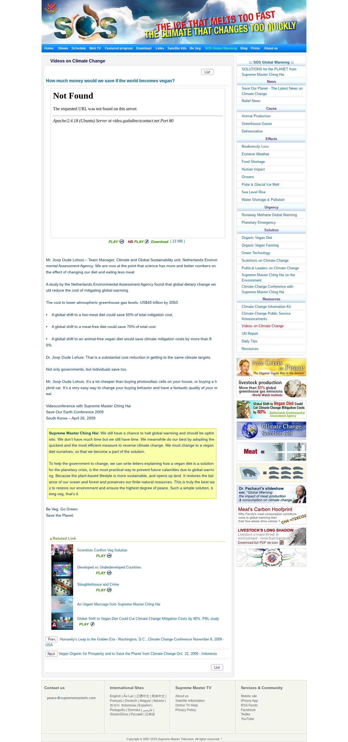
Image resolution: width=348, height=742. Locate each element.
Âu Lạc (128, 696)
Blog (243, 48)
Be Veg (195, 48)
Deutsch (131, 701)
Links (160, 48)
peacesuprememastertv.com (71, 698)
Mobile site (249, 696)
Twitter (245, 714)
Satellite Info (177, 48)
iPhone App (249, 701)
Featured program (119, 48)
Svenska (134, 710)
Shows (63, 48)
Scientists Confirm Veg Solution (102, 550)
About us (271, 48)
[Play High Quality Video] (138, 243)
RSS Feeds (249, 705)
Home (49, 48)
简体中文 (158, 696)
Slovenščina (119, 714)
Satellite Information (190, 701)
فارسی (148, 710)
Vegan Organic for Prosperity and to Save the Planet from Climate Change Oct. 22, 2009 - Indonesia (137, 654)
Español (144, 705)
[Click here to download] (160, 243)
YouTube (247, 719)
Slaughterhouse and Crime (98, 584)
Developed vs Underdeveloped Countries (109, 567)
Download (143, 48)
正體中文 (142, 696)
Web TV (95, 48)
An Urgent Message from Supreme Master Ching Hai (118, 604)
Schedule (79, 48)
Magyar (145, 701)
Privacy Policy (185, 710)
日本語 (150, 714)
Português (117, 710)
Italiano (158, 701)
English (115, 696)
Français (116, 701)
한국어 (115, 705)
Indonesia (128, 705)
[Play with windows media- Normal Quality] (117, 243)
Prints (256, 48)
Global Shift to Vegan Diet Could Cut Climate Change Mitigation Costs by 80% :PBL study (148, 619)
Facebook (248, 710)
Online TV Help (186, 705)
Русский (136, 714)
